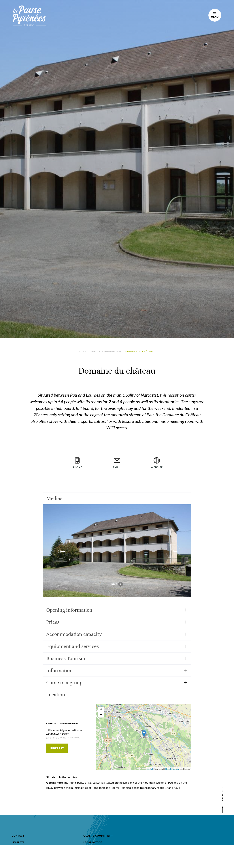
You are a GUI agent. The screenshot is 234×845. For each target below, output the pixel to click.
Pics (116, 584)
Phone (77, 467)
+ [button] (101, 709)
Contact (18, 835)
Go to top (222, 794)
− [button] (101, 714)
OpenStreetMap (172, 768)
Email (117, 467)
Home (82, 351)
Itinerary (57, 748)
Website (157, 467)
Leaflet (150, 768)
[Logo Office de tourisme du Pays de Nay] (41, 15)
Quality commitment (98, 835)
